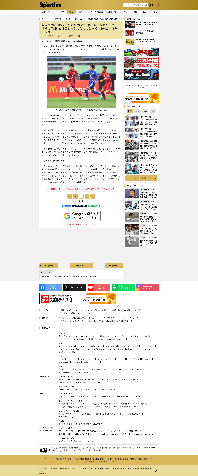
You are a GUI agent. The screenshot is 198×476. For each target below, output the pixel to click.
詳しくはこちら (45, 473)
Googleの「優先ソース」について (80, 224)
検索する (146, 5)
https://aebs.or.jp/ (55, 452)
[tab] (62, 12)
